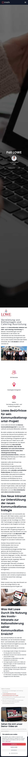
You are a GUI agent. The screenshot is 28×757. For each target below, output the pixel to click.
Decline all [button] (14, 750)
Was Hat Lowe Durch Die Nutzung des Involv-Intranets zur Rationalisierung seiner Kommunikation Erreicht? (13, 702)
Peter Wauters (15, 162)
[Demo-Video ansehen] (14, 714)
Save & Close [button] (14, 747)
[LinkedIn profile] (13, 164)
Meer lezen (8, 741)
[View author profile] (14, 164)
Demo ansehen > (5, 731)
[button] (14, 753)
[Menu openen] (25, 2)
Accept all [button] (14, 744)
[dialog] (14, 744)
